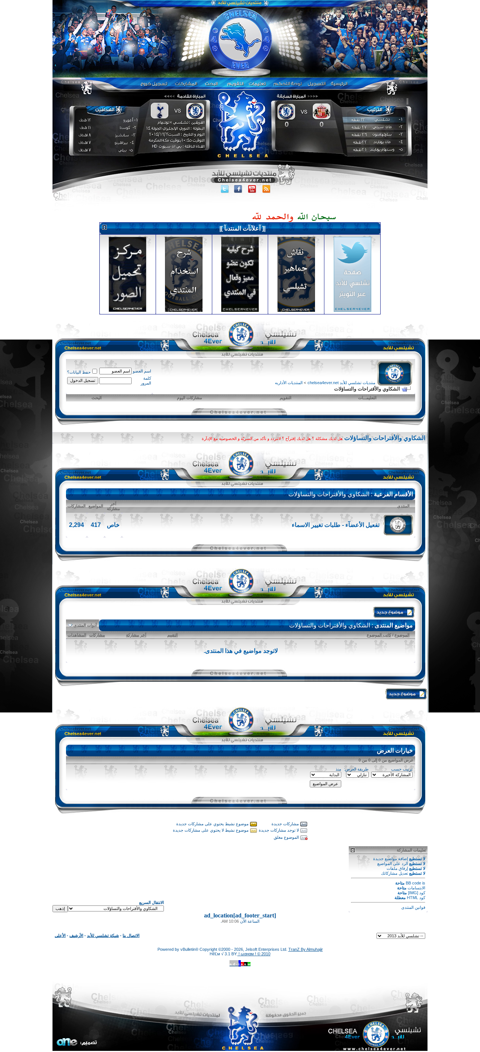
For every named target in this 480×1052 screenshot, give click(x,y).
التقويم (285, 397)
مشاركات (97, 635)
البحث (97, 397)
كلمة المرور (146, 380)
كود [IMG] (416, 892)
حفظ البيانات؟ (79, 372)
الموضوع (402, 635)
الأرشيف (76, 935)
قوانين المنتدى (413, 907)
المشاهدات (77, 635)
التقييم (172, 635)
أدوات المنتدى (85, 625)
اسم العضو (142, 371)
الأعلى (60, 935)
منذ (338, 769)
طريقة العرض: (356, 769)
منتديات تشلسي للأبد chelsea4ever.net (341, 382)
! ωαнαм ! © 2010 (253, 954)
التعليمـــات (367, 397)
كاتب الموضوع (379, 635)
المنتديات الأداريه (289, 382)
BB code (413, 883)
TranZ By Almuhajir (305, 949)
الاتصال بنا (131, 935)
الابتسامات (416, 888)
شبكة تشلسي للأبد (103, 935)
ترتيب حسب (401, 769)
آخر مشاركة (136, 635)
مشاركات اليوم (189, 397)
